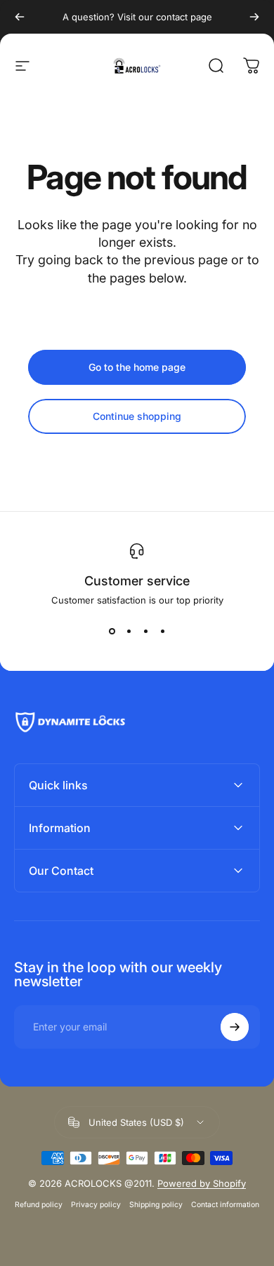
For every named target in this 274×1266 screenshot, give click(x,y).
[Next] (254, 17)
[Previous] (19, 17)
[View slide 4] (162, 630)
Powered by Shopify (201, 1183)
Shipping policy (156, 1204)
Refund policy (39, 1204)
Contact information (225, 1204)
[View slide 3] (145, 630)
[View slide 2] (128, 630)
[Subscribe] (235, 1027)
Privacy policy (96, 1204)
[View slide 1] (111, 630)
